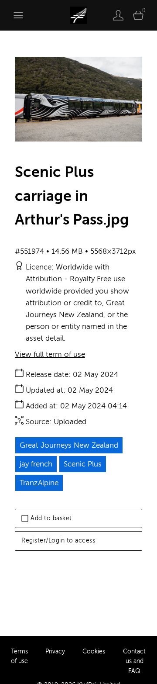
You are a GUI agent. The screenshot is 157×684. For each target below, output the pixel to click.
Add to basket (51, 518)
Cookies (93, 651)
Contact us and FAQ (134, 661)
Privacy (55, 651)
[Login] (118, 15)
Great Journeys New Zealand (69, 445)
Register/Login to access (58, 540)
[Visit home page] (78, 15)
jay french (36, 464)
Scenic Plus (83, 464)
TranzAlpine (39, 483)
